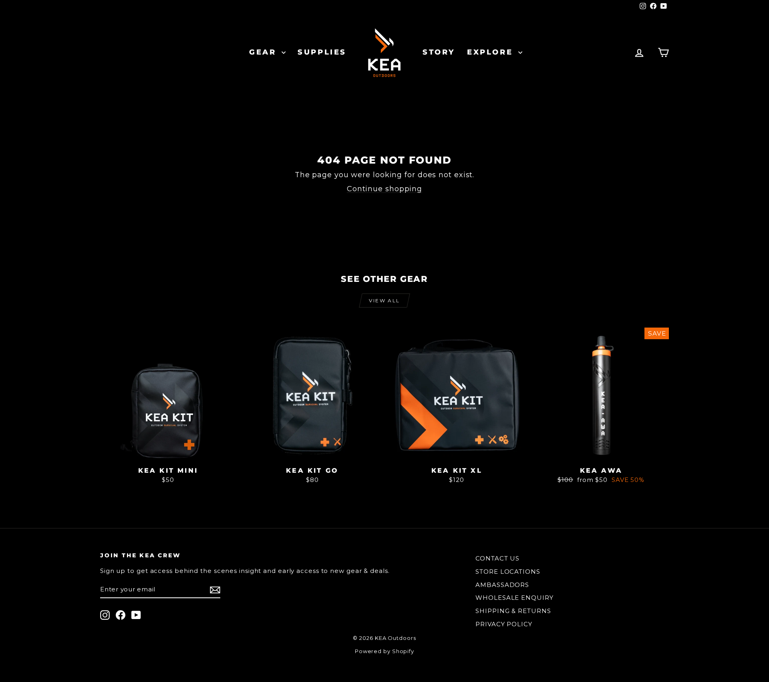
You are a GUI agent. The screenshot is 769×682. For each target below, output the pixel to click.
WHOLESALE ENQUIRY (514, 597)
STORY (439, 52)
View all (384, 300)
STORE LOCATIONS (507, 571)
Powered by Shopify (384, 651)
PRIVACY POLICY (503, 624)
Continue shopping (384, 188)
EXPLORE (491, 52)
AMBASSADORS (502, 585)
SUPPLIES (322, 52)
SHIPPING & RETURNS (513, 611)
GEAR (264, 52)
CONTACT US (497, 558)
